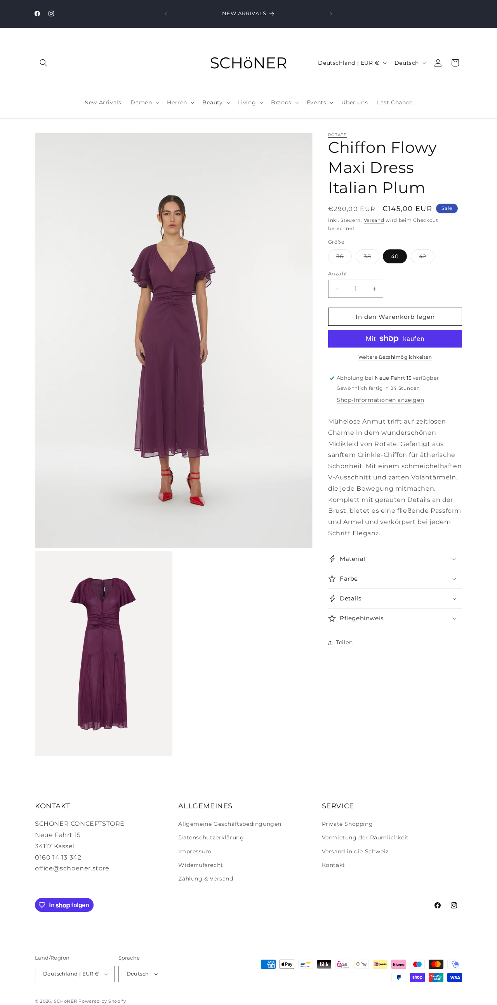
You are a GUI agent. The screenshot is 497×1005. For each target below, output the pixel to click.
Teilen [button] (344, 642)
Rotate (337, 134)
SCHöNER (65, 1001)
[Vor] (331, 13)
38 (371, 258)
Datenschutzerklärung (211, 837)
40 (395, 256)
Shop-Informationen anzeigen (380, 399)
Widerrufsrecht (200, 864)
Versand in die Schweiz (355, 851)
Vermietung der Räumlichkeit (365, 837)
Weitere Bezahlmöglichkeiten (395, 357)
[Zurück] (165, 13)
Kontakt (333, 864)
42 (426, 258)
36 (344, 258)
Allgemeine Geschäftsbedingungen (230, 823)
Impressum (194, 851)
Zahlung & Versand (205, 878)
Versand (374, 220)
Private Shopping (347, 823)
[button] (43, 62)
